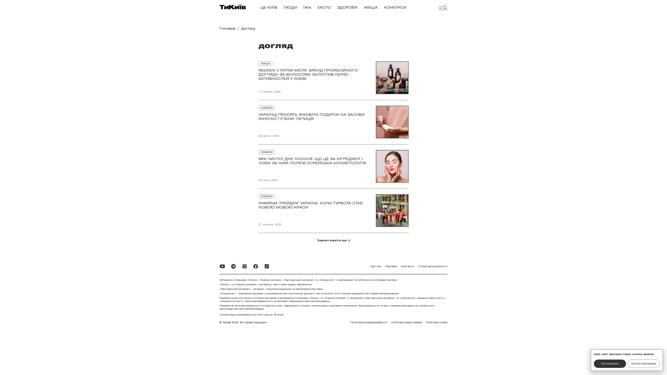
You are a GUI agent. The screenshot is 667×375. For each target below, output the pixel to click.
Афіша (371, 7)
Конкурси (395, 7)
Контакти (407, 266)
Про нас (375, 266)
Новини (267, 108)
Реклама (391, 266)
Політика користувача (407, 323)
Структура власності (432, 266)
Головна (228, 28)
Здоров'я (347, 7)
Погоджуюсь (610, 364)
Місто (324, 7)
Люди (290, 7)
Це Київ (269, 7)
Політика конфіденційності (369, 323)
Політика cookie (436, 323)
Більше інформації (643, 364)
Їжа (307, 7)
